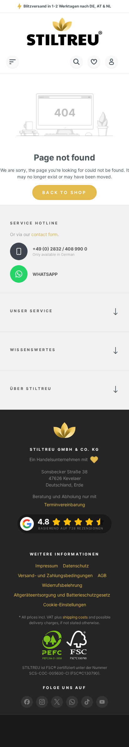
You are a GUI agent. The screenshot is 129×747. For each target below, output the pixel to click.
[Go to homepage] (64, 31)
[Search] (76, 61)
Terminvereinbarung (64, 504)
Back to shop (64, 192)
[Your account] (111, 61)
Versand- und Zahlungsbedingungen (55, 575)
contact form (44, 234)
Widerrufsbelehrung (62, 585)
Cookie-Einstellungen (64, 604)
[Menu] (12, 61)
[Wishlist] (94, 61)
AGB (102, 575)
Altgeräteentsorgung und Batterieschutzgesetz (62, 594)
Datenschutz (76, 565)
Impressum (46, 565)
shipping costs (75, 617)
